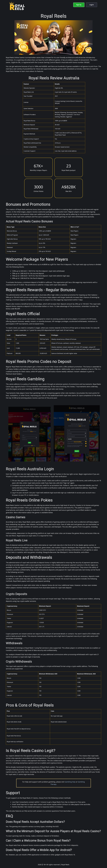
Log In (92, 5)
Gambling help (70, 782)
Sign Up (78, 5)
